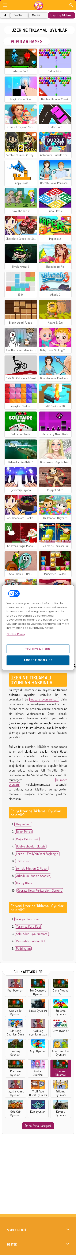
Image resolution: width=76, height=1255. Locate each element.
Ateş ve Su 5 (23, 824)
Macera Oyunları (37, 15)
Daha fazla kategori (38, 1126)
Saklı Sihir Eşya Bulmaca (32, 934)
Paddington (23, 949)
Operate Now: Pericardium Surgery (39, 890)
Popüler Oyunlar (19, 15)
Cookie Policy (16, 634)
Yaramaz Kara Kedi (28, 926)
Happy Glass (24, 883)
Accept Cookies (38, 660)
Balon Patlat (24, 832)
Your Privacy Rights (38, 648)
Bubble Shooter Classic (30, 846)
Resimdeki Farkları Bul (30, 941)
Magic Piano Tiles (27, 839)
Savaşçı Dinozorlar (27, 919)
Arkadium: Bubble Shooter (33, 876)
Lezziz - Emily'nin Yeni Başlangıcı (37, 854)
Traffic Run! (23, 861)
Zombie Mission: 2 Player (32, 868)
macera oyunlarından (44, 699)
